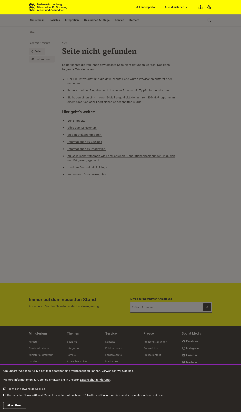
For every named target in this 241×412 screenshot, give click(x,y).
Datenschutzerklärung (95, 379)
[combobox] (176, 7)
